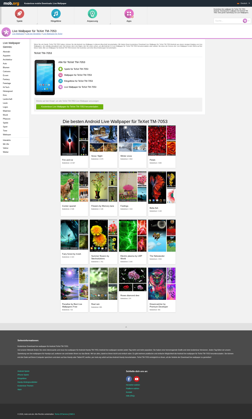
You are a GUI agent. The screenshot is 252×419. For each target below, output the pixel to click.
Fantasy (6, 79)
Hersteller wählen (133, 385)
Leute (5, 103)
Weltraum (7, 135)
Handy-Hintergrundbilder (27, 382)
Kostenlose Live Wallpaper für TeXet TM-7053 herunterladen (69, 106)
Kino (5, 95)
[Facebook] (129, 381)
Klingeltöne (22, 378)
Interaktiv (7, 140)
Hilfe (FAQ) (130, 396)
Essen (5, 75)
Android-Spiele (23, 371)
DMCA (72, 414)
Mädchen (7, 111)
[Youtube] (137, 381)
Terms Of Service (61, 414)
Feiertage (7, 83)
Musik (5, 115)
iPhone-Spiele (23, 375)
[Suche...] (246, 21)
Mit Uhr (6, 144)
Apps (20, 389)
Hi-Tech (6, 87)
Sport (5, 127)
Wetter (5, 152)
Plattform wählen (132, 389)
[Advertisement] (15, 204)
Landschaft (7, 99)
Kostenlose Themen (25, 386)
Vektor (5, 148)
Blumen (6, 67)
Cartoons (6, 71)
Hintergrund (8, 91)
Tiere (5, 131)
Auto (5, 63)
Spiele (5, 123)
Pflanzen (6, 119)
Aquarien (6, 56)
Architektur (7, 59)
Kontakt (129, 392)
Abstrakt (6, 52)
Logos (5, 107)
